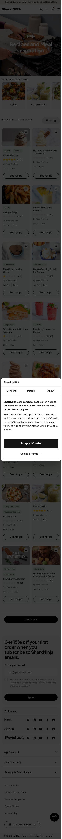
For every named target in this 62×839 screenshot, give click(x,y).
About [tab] (50, 390)
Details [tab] (31, 390)
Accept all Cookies (31, 443)
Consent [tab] (11, 390)
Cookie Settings (29, 453)
